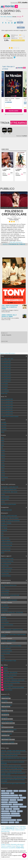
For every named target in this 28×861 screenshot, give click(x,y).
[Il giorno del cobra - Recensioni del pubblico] (14, 206)
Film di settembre (5, 391)
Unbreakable (16, 809)
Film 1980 (3, 16)
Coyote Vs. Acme (5, 607)
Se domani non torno (6, 547)
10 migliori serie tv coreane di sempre (9, 416)
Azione (2, 432)
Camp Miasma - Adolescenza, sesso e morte (14, 680)
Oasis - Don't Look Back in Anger (8, 660)
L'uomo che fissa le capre (7, 721)
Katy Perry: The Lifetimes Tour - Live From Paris (12, 612)
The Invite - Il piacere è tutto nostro (9, 515)
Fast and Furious (15, 813)
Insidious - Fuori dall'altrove (10, 675)
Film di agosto (4, 388)
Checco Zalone (5, 800)
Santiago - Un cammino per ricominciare (10, 520)
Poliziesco (9, 16)
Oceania (6, 667)
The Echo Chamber (5, 653)
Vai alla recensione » (16, 242)
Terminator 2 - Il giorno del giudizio (9, 600)
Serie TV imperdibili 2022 (7, 406)
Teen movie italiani (6, 813)
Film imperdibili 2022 (6, 368)
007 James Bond (14, 806)
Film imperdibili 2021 (6, 371)
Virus (3, 809)
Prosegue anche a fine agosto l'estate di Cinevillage (13, 783)
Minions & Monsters (8, 685)
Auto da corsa (23, 806)
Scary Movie (9, 791)
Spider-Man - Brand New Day (10, 672)
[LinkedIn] (9, 23)
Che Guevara (5, 822)
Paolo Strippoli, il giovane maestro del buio (11, 765)
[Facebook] (3, 23)
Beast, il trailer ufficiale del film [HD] (9, 755)
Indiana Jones (8, 809)
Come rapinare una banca (7, 624)
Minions (3, 791)
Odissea (6, 670)
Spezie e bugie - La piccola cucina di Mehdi (11, 645)
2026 (5, 358)
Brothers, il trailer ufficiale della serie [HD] (10, 753)
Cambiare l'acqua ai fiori (6, 543)
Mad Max (19, 820)
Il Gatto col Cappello (5, 540)
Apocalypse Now (5, 713)
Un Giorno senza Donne (6, 568)
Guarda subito (13, 111)
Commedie (3, 422)
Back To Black (4, 701)
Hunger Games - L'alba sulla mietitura (10, 518)
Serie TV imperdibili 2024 (7, 401)
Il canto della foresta (5, 550)
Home (2, 826)
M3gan (12, 793)
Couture (3, 501)
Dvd (16, 828)
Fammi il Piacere (5, 622)
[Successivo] (24, 166)
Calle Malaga (4, 528)
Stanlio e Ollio (4, 717)
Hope (2, 533)
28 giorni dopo (22, 791)
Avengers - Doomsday (6, 523)
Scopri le (14, 244)
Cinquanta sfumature (17, 804)
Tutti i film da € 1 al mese (8, 67)
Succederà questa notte (6, 545)
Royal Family (4, 802)
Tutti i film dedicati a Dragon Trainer (10, 795)
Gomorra (16, 791)
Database (13, 826)
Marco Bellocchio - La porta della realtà (10, 595)
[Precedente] (3, 166)
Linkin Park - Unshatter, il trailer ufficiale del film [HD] (13, 750)
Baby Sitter (20, 800)
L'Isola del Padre (5, 573)
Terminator (11, 822)
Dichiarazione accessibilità (8, 847)
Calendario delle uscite (6, 510)
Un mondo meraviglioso (6, 650)
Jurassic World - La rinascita (7, 742)
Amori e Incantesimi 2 (6, 648)
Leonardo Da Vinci (13, 802)
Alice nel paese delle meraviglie (9, 820)
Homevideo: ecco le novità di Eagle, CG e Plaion (12, 768)
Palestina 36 (4, 530)
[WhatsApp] (12, 23)
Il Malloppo (3, 617)
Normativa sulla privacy (17, 844)
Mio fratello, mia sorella (6, 733)
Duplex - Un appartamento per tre (8, 729)
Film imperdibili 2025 (6, 361)
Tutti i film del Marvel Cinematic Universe (11, 815)
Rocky (17, 822)
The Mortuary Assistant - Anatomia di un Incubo (12, 629)
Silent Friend (4, 619)
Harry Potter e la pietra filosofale (8, 504)
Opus (20, 795)
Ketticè (2, 627)
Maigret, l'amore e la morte (7, 558)
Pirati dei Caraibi (5, 806)
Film (18, 826)
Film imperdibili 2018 (6, 378)
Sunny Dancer (4, 609)
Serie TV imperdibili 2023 (7, 404)
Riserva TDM (19, 846)
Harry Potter (13, 811)
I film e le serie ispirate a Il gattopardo (10, 797)
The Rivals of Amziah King (7, 561)
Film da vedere (4, 383)
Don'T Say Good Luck (6, 571)
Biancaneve (23, 797)
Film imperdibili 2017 (6, 381)
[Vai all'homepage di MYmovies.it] (9, 8)
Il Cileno (3, 494)
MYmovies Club (5, 831)
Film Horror (3, 427)
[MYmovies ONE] (21, 68)
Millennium (20, 811)
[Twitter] (6, 23)
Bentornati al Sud (5, 538)
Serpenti (3, 658)
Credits (3, 844)
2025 (9, 358)
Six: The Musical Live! (6, 563)
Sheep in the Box (5, 499)
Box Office (23, 828)
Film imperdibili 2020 (6, 373)
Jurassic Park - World (7, 804)
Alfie (2, 725)
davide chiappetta (6, 335)
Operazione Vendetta (6, 738)
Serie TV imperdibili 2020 (7, 411)
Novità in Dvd (4, 393)
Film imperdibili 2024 (6, 363)
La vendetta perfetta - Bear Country (9, 491)
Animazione (4, 429)
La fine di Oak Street (8, 677)
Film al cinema (4, 386)
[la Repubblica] (19, 3)
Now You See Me (5, 793)
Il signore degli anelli (6, 817)
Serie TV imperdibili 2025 (7, 399)
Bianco (2, 552)
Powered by (19, 135)
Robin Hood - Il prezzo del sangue (12, 682)
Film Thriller (4, 424)
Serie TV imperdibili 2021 (7, 409)
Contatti (8, 844)
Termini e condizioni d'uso (8, 846)
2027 (2, 358)
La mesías (8, 102)
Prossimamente (6, 830)
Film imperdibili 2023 (6, 366)
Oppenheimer (13, 800)
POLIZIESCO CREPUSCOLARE (14, 212)
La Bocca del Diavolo (6, 576)
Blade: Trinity (4, 709)
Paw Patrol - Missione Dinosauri (8, 640)
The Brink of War (5, 566)
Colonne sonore (20, 830)
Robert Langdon (5, 811)
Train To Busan (4, 605)
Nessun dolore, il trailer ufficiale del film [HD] (11, 770)
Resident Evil (4, 525)
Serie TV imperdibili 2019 (7, 414)
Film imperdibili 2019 (6, 376)
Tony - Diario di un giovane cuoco (9, 489)
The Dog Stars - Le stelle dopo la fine (9, 486)
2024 (12, 358)
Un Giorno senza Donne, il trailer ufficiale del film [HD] (13, 777)
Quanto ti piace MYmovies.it (7, 353)
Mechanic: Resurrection (6, 705)
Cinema (7, 826)
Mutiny (2, 655)
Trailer (13, 830)
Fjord (2, 535)
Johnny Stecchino (5, 696)
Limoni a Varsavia (5, 496)
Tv (19, 828)
